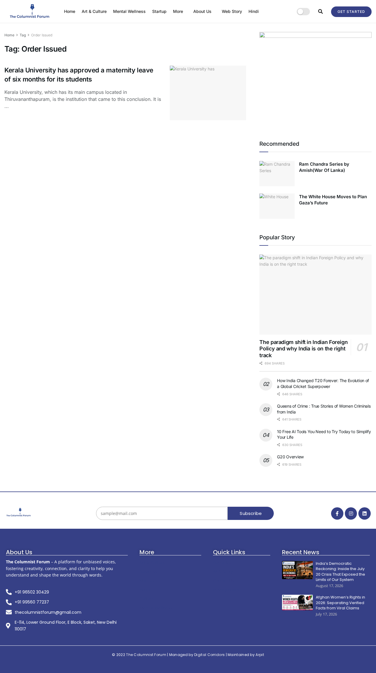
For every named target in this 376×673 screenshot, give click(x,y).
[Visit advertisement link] (315, 78)
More (178, 11)
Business (148, 571)
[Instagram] (351, 513)
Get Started (351, 11)
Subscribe (251, 513)
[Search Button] (320, 11)
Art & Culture (94, 11)
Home (69, 11)
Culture (147, 598)
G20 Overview (290, 456)
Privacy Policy (226, 589)
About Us (202, 11)
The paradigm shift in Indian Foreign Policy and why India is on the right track (303, 348)
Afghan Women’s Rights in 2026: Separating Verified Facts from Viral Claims (340, 603)
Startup (159, 11)
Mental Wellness (129, 11)
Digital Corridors (209, 654)
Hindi (254, 11)
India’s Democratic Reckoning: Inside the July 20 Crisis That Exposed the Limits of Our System (340, 571)
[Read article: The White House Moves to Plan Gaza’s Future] (277, 206)
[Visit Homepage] (30, 11)
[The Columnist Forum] (19, 512)
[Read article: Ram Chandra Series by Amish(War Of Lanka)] (277, 173)
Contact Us (223, 580)
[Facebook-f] (337, 513)
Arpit (260, 654)
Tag (23, 35)
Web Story (232, 11)
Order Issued (41, 35)
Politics (146, 589)
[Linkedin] (364, 513)
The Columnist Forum (146, 654)
